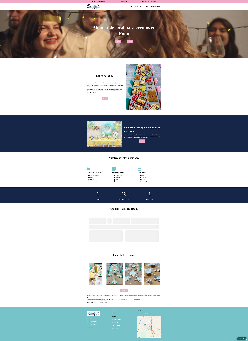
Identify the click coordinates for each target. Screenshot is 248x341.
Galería (141, 6)
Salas (136, 6)
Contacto (147, 6)
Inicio (132, 6)
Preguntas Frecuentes (155, 6)
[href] (149, 327)
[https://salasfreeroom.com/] (93, 6)
